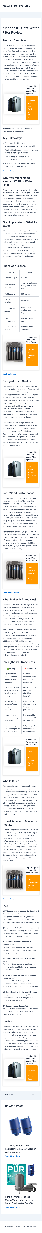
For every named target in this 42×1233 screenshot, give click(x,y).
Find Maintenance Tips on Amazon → (33, 884)
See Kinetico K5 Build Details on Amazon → (32, 474)
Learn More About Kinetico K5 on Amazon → (31, 760)
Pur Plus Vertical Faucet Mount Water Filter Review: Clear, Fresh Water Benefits (19, 1199)
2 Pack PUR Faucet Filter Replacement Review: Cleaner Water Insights (20, 1148)
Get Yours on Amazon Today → (32, 1075)
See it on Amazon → (11, 171)
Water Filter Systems (16, 5)
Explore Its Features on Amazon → (31, 356)
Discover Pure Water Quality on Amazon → (31, 109)
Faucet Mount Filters (12, 1156)
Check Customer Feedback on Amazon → (32, 575)
